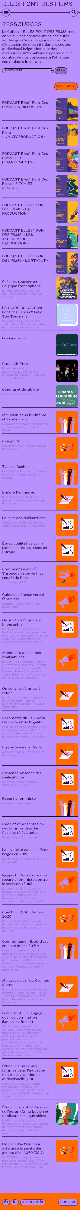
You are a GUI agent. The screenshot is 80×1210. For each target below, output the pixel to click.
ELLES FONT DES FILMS (37, 4)
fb (6, 1202)
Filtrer (61, 70)
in (15, 1202)
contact (68, 1202)
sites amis (32, 1202)
